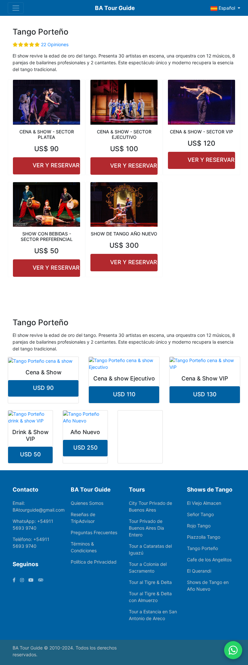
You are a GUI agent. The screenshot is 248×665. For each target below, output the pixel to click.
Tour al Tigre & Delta (150, 582)
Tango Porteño (202, 548)
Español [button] (226, 8)
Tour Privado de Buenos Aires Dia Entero (146, 527)
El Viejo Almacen (204, 503)
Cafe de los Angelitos (209, 559)
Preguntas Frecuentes (94, 532)
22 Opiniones (54, 44)
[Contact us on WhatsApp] (233, 650)
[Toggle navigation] (16, 8)
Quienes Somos (87, 503)
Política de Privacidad (94, 562)
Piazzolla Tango (203, 537)
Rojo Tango (199, 525)
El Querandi (199, 571)
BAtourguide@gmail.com (39, 510)
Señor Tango (200, 514)
